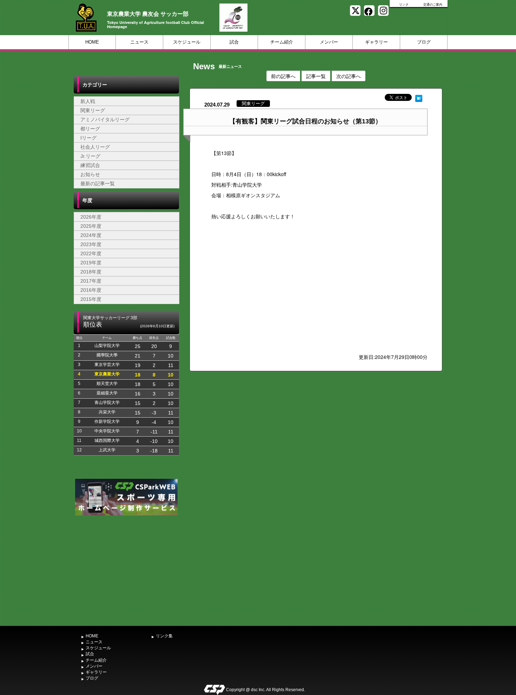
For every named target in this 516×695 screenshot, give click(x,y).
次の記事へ (348, 75)
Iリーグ (88, 138)
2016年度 (90, 290)
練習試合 (90, 165)
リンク (404, 4)
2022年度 (90, 253)
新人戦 (87, 101)
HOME (92, 42)
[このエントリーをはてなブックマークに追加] (418, 97)
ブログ (424, 42)
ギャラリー (376, 42)
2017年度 (90, 281)
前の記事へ (283, 75)
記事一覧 (316, 75)
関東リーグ (92, 110)
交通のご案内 (432, 4)
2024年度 (90, 235)
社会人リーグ (95, 147)
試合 (234, 42)
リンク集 (164, 635)
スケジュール (186, 42)
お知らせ (90, 174)
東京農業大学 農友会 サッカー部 (147, 13)
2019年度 (90, 262)
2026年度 (90, 217)
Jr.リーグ (90, 156)
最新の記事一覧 (97, 183)
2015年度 (90, 299)
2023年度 (90, 244)
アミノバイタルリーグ (105, 119)
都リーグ (90, 128)
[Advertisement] (126, 570)
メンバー (329, 42)
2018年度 (90, 272)
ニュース (139, 42)
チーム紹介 (281, 42)
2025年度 (90, 226)
